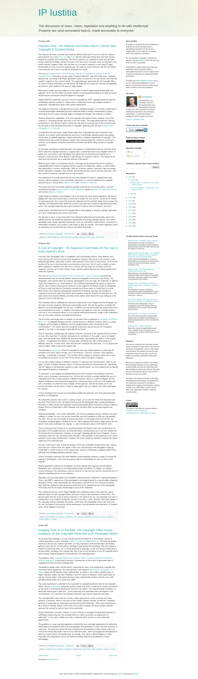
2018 (130, 210)
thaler (102, 237)
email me (141, 60)
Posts (131, 152)
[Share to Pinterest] (92, 234)
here (60, 57)
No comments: (69, 234)
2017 (130, 213)
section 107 (56, 350)
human (88, 237)
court (57, 517)
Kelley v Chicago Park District (104, 189)
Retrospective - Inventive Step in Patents (142, 241)
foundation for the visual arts (74, 517)
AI (45, 237)
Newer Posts (43, 655)
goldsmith (87, 517)
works (113, 649)
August (133, 180)
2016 (130, 217)
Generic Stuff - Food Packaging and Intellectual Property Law (141, 270)
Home (78, 655)
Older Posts (113, 655)
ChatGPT (72, 541)
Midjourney (94, 541)
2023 (130, 177)
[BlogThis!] (84, 234)
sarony (105, 649)
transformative (44, 519)
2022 (130, 198)
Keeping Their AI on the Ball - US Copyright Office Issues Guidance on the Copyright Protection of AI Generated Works (78, 531)
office (97, 237)
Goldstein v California (87, 183)
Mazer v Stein (69, 183)
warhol (54, 519)
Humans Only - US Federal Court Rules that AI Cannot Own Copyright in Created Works (143, 285)
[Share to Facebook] (89, 234)
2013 (130, 226)
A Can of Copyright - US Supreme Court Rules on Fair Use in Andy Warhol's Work (143, 300)
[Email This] (82, 234)
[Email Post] (77, 234)
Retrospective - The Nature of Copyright (142, 314)
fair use (62, 517)
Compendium (55, 586)
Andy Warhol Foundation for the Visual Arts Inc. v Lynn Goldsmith (74, 276)
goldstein (82, 237)
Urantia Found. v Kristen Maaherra (70, 189)
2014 (130, 223)
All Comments (134, 156)
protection (99, 649)
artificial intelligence (53, 237)
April (132, 194)
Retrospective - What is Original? (140, 326)
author (62, 237)
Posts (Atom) (53, 659)
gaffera (120, 674)
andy (46, 517)
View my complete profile (135, 119)
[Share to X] (87, 234)
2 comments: (69, 646)
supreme (110, 517)
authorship (68, 237)
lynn (100, 517)
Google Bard (81, 541)
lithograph (94, 517)
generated (82, 649)
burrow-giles (58, 649)
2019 (130, 207)
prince (104, 517)
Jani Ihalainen (146, 97)
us (50, 519)
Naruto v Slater (56, 192)
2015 (130, 220)
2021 (130, 201)
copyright (75, 237)
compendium (67, 649)
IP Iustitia (57, 12)
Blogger (135, 674)
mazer (93, 237)
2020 (130, 204)
